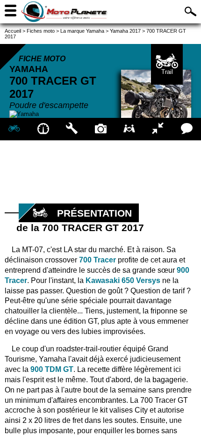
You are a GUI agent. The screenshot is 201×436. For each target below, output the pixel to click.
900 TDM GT (51, 369)
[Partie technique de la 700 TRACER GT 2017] (71, 129)
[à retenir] (43, 129)
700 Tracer (98, 260)
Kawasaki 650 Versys (123, 280)
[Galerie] (100, 129)
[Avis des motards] (186, 129)
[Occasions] (129, 129)
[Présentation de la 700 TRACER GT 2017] (14, 129)
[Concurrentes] (158, 129)
